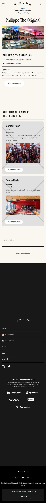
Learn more (31, 491)
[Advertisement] (23, 291)
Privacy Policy (23, 472)
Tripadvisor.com (14, 83)
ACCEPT (24, 497)
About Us (5, 347)
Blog (3, 353)
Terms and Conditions (23, 478)
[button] (23, 335)
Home (4, 328)
